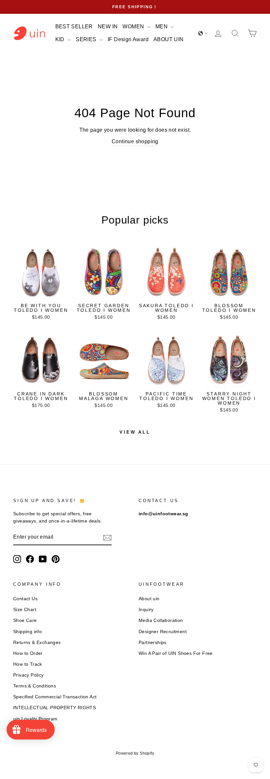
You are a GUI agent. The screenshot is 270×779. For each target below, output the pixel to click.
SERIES (87, 39)
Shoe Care (25, 620)
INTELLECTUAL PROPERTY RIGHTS (54, 707)
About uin (149, 598)
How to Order (28, 653)
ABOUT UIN (168, 39)
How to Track (27, 664)
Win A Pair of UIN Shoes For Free (176, 653)
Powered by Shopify (135, 753)
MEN (162, 26)
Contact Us (25, 598)
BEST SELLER (74, 26)
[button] (202, 33)
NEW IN (108, 26)
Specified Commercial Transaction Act (54, 696)
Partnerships (153, 642)
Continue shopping (135, 141)
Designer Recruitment (163, 631)
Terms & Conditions (34, 686)
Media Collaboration (161, 620)
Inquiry (146, 609)
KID (60, 39)
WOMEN (133, 26)
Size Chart (24, 609)
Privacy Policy (28, 675)
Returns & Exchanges (37, 642)
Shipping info (27, 631)
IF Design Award (128, 39)
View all (135, 432)
